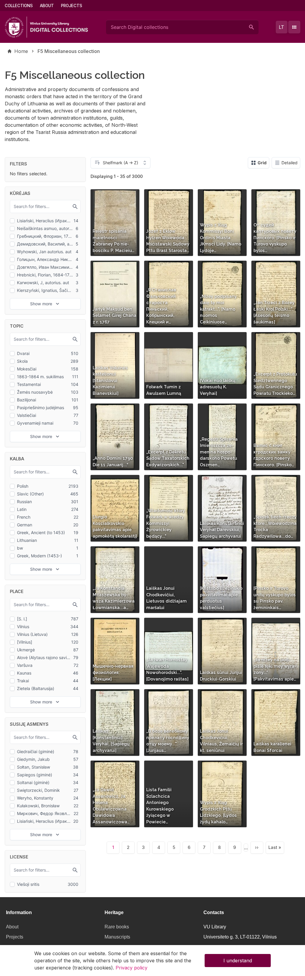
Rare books (117, 926)
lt (281, 27)
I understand (237, 961)
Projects (71, 5)
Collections (19, 5)
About (47, 5)
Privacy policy (131, 968)
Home (21, 51)
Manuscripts (117, 936)
